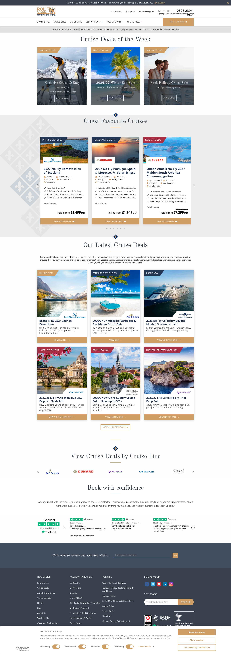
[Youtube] (159, 584)
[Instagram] (171, 584)
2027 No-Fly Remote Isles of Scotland (62, 170)
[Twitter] (153, 584)
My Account (75, 587)
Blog (39, 608)
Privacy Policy (108, 611)
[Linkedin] (165, 584)
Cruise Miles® (76, 598)
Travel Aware (76, 623)
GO (175, 555)
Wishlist (117, 11)
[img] (64, 150)
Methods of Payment (79, 608)
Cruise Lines (59, 22)
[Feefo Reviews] (184, 621)
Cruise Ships (76, 22)
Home (40, 603)
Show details (144, 647)
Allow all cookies (197, 632)
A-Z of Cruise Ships (46, 593)
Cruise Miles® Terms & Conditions (117, 601)
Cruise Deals (43, 22)
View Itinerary (50, 203)
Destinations (93, 22)
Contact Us (75, 583)
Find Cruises (43, 583)
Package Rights (109, 596)
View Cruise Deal (63, 221)
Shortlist (73, 593)
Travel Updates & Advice (81, 618)
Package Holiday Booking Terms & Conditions (117, 589)
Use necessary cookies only (197, 647)
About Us (41, 613)
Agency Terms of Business (114, 583)
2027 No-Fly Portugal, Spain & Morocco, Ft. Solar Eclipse (115, 170)
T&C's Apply (159, 2)
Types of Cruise (113, 22)
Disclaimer (107, 616)
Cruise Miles (134, 22)
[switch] (82, 646)
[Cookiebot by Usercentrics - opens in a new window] (22, 649)
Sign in (131, 11)
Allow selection (197, 640)
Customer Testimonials (47, 623)
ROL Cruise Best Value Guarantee (85, 603)
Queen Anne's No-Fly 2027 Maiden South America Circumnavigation (166, 172)
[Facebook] (147, 584)
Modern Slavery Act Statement (116, 621)
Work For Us (43, 618)
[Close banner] (221, 630)
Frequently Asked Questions (83, 613)
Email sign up (148, 11)
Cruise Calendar (44, 598)
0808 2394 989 (185, 11)
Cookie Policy (108, 606)
